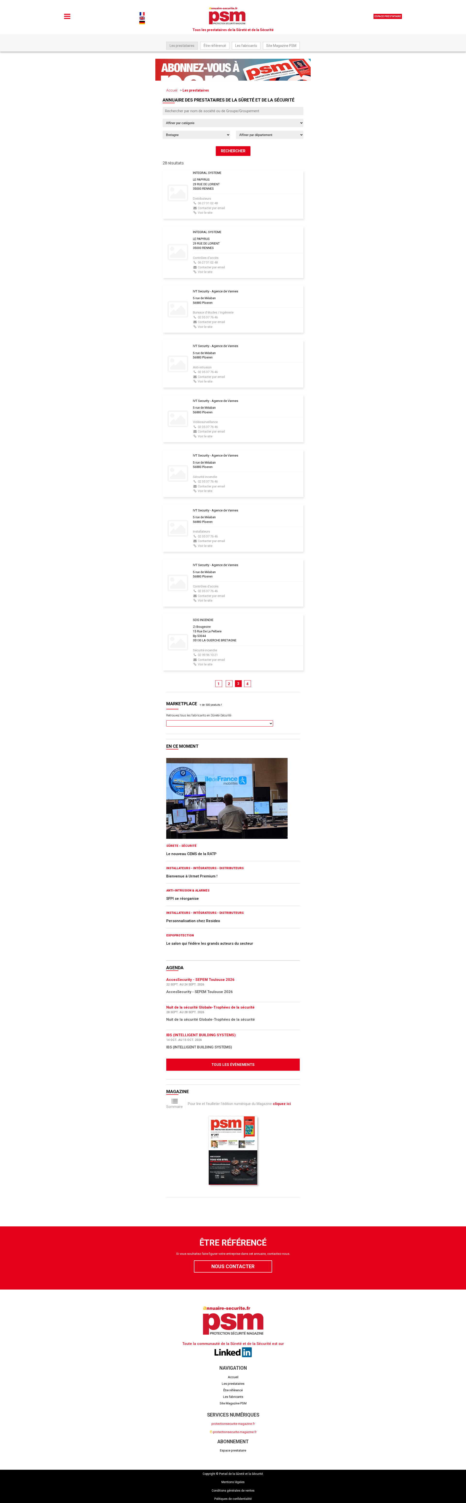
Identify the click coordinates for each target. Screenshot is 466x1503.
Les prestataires (182, 46)
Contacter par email (211, 208)
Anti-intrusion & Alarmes (187, 890)
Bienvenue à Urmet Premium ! (191, 876)
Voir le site (205, 212)
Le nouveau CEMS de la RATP (191, 854)
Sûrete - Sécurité (181, 846)
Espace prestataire (387, 16)
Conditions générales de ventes (233, 1490)
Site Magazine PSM (281, 46)
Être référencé (215, 46)
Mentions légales (233, 1482)
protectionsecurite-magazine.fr (233, 1424)
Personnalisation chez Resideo (193, 921)
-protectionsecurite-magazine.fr (233, 1432)
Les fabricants (246, 46)
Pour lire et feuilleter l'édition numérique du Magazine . (239, 1104)
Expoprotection (180, 935)
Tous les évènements (233, 1064)
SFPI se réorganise (182, 898)
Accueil (171, 90)
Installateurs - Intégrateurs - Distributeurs (205, 868)
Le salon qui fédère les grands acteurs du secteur (209, 943)
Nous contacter (233, 1266)
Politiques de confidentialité (233, 1499)
